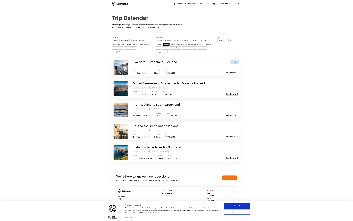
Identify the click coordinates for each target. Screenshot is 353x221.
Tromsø (165, 48)
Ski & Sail (115, 40)
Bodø (158, 48)
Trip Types (203, 4)
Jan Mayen (202, 48)
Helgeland (204, 40)
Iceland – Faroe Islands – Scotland (157, 147)
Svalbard (168, 40)
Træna (159, 44)
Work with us (211, 200)
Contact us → (229, 178)
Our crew (210, 198)
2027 (226, 40)
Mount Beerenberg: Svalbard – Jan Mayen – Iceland (169, 83)
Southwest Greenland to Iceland (156, 126)
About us (235, 4)
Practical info (223, 4)
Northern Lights (132, 44)
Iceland (166, 44)
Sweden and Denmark (195, 44)
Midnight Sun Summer (120, 52)
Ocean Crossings (118, 44)
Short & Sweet (117, 48)
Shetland (176, 40)
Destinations (190, 4)
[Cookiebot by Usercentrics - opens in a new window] (113, 217)
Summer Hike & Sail (137, 40)
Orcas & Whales (130, 48)
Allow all (237, 206)
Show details (129, 217)
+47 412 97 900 (138, 180)
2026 (220, 40)
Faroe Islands (175, 48)
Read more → (232, 73)
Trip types (166, 195)
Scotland (185, 40)
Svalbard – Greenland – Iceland (155, 62)
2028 (231, 40)
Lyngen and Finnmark (178, 44)
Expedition (125, 40)
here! (157, 27)
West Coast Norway (189, 48)
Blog (213, 4)
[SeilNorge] (120, 4)
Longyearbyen (162, 52)
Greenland (194, 40)
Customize (235, 212)
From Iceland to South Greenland (156, 104)
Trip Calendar (177, 4)
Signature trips (144, 44)
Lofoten (159, 40)
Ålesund (208, 44)
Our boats (210, 195)
